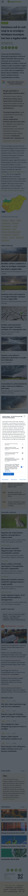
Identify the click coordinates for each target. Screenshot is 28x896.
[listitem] (14, 444)
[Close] (24, 416)
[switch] (22, 448)
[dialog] (14, 448)
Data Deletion (5, 479)
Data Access (14, 479)
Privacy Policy (22, 479)
